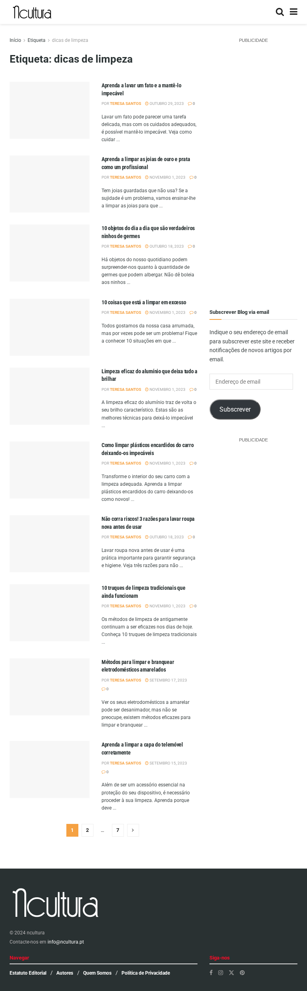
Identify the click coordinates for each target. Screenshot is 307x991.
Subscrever (235, 409)
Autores (64, 973)
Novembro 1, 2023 (167, 177)
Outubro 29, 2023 (166, 103)
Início (15, 40)
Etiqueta (37, 40)
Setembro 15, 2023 (168, 763)
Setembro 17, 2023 (168, 680)
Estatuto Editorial (28, 973)
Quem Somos (97, 973)
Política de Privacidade (146, 973)
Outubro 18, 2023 (166, 246)
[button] (50, 122)
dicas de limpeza (70, 40)
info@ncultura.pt (66, 942)
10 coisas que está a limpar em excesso (144, 302)
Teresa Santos (125, 103)
